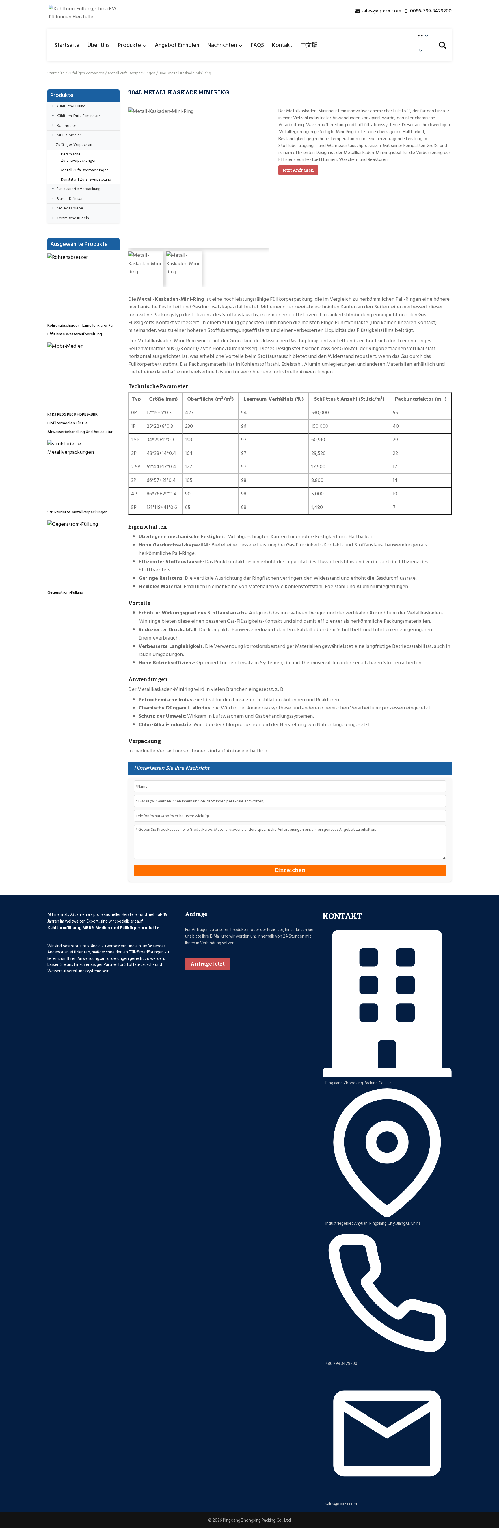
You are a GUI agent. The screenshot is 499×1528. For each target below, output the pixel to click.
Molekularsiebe (70, 208)
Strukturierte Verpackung (78, 188)
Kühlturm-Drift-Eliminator (78, 115)
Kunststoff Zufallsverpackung (86, 179)
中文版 (309, 45)
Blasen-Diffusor (70, 198)
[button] (423, 44)
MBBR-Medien (69, 135)
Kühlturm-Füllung (71, 106)
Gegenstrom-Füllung (65, 592)
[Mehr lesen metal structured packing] (79, 471)
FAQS (257, 45)
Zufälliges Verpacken (86, 73)
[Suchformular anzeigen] (442, 45)
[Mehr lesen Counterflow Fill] (79, 552)
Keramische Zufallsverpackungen (78, 157)
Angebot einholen (177, 45)
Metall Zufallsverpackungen (131, 73)
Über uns (98, 45)
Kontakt (282, 45)
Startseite (66, 45)
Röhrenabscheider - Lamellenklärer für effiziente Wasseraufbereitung (80, 329)
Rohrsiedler (66, 125)
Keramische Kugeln (73, 218)
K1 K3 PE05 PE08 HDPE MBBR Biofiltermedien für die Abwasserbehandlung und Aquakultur (80, 423)
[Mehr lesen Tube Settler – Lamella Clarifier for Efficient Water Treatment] (79, 285)
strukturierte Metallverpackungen (77, 512)
